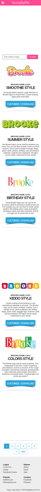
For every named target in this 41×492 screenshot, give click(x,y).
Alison (26, 467)
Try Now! (32, 57)
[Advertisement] (20, 30)
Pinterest (27, 482)
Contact (27, 477)
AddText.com (8, 480)
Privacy (9, 490)
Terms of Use (15, 490)
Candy (5, 470)
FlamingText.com (9, 482)
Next (23, 452)
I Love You (7, 467)
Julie (25, 472)
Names (27, 464)
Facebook (27, 480)
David (26, 470)
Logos (6, 464)
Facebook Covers (10, 472)
